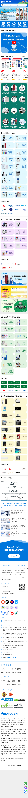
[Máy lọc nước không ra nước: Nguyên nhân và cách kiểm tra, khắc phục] (5, 534)
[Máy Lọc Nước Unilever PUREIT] (11, 209)
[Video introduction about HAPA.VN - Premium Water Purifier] (14, 43)
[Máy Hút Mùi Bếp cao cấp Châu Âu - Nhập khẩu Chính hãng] (20, 415)
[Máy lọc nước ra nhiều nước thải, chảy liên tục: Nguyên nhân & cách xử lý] (5, 520)
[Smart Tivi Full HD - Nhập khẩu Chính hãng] (20, 451)
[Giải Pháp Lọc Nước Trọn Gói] (7, 187)
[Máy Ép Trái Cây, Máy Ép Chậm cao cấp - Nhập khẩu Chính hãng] (7, 437)
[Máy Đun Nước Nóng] (20, 180)
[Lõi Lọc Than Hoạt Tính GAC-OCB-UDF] (7, 357)
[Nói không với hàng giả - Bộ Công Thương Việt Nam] (10, 694)
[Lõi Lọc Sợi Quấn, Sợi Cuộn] (7, 350)
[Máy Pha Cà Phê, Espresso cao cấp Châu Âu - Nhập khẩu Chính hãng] (20, 437)
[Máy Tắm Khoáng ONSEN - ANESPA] (20, 232)
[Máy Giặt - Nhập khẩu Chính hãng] (20, 458)
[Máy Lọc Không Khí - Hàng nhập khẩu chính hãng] (7, 401)
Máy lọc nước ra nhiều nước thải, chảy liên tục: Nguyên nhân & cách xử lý (19, 520)
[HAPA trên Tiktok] (16, 612)
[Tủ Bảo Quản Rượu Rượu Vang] (7, 444)
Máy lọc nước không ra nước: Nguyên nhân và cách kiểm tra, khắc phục (18, 533)
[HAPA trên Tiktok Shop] (7, 602)
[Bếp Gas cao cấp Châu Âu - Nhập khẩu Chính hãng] (7, 415)
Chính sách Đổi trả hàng (20, 572)
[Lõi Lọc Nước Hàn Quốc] (7, 336)
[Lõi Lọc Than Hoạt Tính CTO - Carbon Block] (20, 357)
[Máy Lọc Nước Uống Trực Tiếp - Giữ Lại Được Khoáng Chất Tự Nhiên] (7, 152)
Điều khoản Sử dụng (19, 577)
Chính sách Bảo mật (19, 574)
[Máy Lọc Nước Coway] (24, 205)
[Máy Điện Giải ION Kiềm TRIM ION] (24, 263)
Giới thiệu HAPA (5, 586)
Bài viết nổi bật (6, 478)
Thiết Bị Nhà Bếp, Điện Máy (12, 396)
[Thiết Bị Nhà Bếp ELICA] (24, 469)
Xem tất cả (24, 56)
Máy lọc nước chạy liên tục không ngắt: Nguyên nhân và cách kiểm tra (18, 527)
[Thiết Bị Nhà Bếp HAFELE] (4, 472)
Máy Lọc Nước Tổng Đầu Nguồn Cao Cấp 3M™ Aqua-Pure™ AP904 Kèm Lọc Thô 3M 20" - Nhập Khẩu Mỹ (17, 74)
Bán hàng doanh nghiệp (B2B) (8, 593)
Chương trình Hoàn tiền (6, 574)
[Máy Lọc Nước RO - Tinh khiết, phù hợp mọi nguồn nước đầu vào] (7, 166)
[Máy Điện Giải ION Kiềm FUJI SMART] (17, 263)
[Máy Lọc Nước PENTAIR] (11, 213)
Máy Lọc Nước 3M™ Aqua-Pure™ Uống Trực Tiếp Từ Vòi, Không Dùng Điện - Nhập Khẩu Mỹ (5, 74)
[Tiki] (16, 602)
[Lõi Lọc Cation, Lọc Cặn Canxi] (7, 364)
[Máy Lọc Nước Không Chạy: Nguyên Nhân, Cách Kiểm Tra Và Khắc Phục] (5, 513)
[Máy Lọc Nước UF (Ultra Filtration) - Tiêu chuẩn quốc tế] (20, 159)
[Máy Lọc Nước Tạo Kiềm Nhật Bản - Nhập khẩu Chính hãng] (20, 224)
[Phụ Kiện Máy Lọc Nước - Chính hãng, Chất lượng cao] (7, 371)
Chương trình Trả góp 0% (7, 572)
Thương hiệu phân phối (6, 591)
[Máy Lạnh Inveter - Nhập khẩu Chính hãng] (7, 458)
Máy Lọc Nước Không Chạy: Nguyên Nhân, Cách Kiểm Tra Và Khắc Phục (18, 512)
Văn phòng (21, 751)
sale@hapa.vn (9, 652)
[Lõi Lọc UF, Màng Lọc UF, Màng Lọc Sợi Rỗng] (7, 343)
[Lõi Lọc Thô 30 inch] (17, 382)
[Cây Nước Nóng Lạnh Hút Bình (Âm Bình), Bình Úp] (7, 180)
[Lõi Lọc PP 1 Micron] (11, 386)
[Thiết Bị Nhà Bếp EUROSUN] (24, 472)
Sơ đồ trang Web (5, 577)
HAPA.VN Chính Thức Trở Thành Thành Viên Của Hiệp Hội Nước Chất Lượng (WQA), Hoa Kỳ (13, 505)
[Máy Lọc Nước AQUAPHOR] (17, 205)
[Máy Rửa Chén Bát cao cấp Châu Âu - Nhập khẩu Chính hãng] (7, 422)
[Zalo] (2, 612)
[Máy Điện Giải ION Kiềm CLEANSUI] (4, 267)
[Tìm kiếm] (2, 5)
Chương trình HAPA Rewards (8, 588)
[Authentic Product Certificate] (4, 694)
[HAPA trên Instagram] (6, 607)
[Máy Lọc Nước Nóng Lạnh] (7, 145)
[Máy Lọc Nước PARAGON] (11, 205)
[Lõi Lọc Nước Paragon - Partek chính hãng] (11, 390)
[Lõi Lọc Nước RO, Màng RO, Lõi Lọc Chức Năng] (20, 336)
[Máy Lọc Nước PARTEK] (24, 209)
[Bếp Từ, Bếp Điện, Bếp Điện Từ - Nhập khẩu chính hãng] (20, 408)
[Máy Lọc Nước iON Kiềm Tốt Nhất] (7, 253)
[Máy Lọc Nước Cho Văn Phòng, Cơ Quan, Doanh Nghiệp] (7, 173)
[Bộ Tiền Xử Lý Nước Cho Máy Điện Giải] (7, 239)
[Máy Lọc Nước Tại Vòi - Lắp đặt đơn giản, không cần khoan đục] (20, 152)
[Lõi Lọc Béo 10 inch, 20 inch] (24, 386)
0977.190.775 (11, 657)
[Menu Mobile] (26, 2)
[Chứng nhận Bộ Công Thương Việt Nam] (7, 699)
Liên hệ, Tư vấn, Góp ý (6, 579)
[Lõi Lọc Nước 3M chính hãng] (4, 390)
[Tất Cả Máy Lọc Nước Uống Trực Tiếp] (7, 138)
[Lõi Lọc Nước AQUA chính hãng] (24, 390)
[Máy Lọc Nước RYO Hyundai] (4, 209)
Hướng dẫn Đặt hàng (6, 568)
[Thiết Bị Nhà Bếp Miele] (17, 469)
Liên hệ (14, 556)
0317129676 (12, 625)
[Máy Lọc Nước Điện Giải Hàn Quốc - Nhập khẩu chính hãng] (7, 232)
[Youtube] (11, 612)
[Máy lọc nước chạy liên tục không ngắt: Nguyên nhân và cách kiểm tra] (5, 527)
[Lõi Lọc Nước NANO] (20, 329)
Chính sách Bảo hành (19, 570)
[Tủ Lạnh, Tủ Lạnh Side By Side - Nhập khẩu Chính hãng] (20, 444)
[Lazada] (12, 602)
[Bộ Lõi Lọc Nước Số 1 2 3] (20, 322)
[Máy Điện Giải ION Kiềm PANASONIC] (11, 263)
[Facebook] (6, 612)
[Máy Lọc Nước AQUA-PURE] (4, 213)
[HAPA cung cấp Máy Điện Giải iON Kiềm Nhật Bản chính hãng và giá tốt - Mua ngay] (14, 14)
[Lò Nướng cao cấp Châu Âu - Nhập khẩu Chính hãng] (20, 422)
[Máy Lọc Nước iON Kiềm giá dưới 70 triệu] (20, 246)
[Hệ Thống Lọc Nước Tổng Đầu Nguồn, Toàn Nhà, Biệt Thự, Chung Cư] (20, 195)
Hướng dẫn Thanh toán (6, 570)
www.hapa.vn (10, 654)
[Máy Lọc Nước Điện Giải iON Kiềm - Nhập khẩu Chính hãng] (7, 224)
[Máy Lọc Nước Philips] (17, 209)
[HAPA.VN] (6, 1)
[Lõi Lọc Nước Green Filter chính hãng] (17, 390)
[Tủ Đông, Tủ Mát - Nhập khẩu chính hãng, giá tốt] (7, 451)
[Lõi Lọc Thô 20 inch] (11, 382)
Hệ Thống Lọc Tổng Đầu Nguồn (17, 722)
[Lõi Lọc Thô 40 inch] (24, 382)
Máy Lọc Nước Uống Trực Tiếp (12, 720)
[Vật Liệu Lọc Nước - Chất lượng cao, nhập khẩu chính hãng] (20, 364)
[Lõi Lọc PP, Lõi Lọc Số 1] (20, 343)
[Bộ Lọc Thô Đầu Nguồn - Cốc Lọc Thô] (7, 195)
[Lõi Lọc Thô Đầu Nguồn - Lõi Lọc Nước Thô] (7, 329)
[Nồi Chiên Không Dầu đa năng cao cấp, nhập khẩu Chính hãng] (20, 430)
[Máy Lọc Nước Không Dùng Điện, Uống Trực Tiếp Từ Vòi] (20, 145)
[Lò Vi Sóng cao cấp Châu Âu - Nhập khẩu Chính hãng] (7, 430)
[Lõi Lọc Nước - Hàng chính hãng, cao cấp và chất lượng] (7, 322)
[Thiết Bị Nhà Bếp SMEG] (17, 472)
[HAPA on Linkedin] (16, 607)
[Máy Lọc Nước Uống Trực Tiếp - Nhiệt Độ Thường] (20, 138)
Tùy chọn (4, 378)
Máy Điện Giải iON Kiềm (10, 219)
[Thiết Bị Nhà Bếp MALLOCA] (11, 472)
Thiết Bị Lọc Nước (8, 133)
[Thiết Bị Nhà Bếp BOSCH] (4, 469)
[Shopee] (3, 602)
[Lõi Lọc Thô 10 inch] (4, 382)
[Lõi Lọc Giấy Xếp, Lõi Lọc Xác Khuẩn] (20, 350)
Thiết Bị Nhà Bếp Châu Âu (8, 724)
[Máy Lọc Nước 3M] (4, 205)
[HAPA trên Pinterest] (11, 607)
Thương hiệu (5, 201)
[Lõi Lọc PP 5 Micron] (4, 386)
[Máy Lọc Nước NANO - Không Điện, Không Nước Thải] (7, 159)
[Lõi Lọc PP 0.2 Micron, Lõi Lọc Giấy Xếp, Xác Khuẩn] (17, 386)
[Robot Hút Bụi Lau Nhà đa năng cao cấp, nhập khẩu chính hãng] (20, 401)
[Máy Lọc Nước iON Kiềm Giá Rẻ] (7, 246)
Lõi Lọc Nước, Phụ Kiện (10, 317)
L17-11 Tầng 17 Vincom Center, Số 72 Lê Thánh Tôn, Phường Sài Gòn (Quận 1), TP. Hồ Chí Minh (15, 629)
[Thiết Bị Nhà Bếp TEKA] (11, 469)
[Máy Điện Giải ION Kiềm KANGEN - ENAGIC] (4, 263)
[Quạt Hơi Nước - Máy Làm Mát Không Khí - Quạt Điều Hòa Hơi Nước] (7, 408)
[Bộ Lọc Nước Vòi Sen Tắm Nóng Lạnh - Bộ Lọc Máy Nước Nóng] (20, 187)
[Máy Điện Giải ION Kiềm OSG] (11, 267)
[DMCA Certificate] (19, 699)
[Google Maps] (2, 607)
